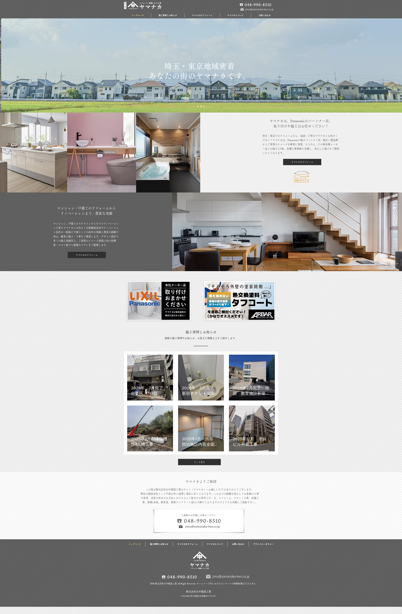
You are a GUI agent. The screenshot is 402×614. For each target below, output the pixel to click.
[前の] (18, 65)
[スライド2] (200, 106)
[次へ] (384, 65)
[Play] (136, 14)
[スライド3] (204, 106)
